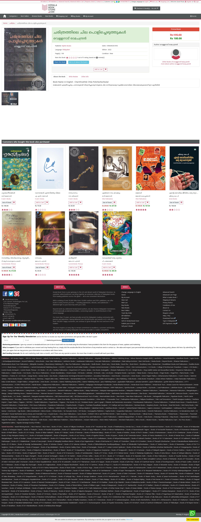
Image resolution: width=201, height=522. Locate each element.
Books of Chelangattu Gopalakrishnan (27, 479)
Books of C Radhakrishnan (71, 430)
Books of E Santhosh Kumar (144, 462)
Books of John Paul (126, 462)
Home (5, 23)
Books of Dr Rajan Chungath (26, 456)
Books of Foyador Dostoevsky (112, 503)
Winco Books (140, 420)
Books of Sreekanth (120, 468)
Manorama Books (70, 393)
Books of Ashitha (123, 433)
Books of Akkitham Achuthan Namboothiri (157, 447)
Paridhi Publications (41, 402)
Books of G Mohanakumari (122, 465)
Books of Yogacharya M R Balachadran (169, 494)
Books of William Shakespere (125, 459)
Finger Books (164, 373)
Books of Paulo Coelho (183, 462)
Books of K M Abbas (118, 479)
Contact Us (99, 2)
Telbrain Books (147, 414)
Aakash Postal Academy (52, 358)
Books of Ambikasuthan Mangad (50, 506)
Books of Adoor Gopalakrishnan (40, 462)
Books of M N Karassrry (65, 453)
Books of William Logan (91, 485)
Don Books (27, 373)
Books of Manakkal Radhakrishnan (20, 503)
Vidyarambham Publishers (189, 417)
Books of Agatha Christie (95, 435)
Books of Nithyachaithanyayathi (119, 438)
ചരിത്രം (12, 23)
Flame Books (184, 373)
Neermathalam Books (107, 396)
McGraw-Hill (170, 393)
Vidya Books (174, 417)
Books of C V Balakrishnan (21, 441)
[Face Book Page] (5, 296)
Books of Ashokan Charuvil (53, 444)
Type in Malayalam (169, 321)
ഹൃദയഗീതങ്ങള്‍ (8, 193)
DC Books (41, 370)
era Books (109, 373)
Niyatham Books (177, 396)
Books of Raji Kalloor (59, 494)
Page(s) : (59, 54)
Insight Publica (22, 382)
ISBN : (110, 46)
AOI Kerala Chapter (17, 358)
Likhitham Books (177, 388)
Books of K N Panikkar (99, 482)
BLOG (194, 16)
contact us (112, 347)
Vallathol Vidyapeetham (126, 417)
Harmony (40, 379)
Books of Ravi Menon (134, 447)
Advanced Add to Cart (77, 2)
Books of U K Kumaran (136, 450)
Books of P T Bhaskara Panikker (65, 488)
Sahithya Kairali (72, 408)
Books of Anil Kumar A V (104, 441)
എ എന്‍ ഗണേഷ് (41, 196)
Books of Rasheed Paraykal (125, 494)
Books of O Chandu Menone (180, 485)
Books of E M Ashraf (132, 503)
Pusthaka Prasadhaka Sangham (97, 405)
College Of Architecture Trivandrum (169, 367)
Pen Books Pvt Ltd (73, 402)
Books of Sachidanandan (84, 453)
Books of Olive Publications (157, 456)
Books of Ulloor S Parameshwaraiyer (159, 482)
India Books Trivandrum (146, 379)
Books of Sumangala (89, 447)
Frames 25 (13, 376)
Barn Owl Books (144, 361)
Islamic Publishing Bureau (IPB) (70, 382)
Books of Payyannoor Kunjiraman (98, 450)
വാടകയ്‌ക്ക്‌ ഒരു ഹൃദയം (112, 258)
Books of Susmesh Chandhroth (38, 438)
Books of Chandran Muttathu (25, 494)
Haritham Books (29, 379)
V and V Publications (110, 417)
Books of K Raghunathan (46, 465)
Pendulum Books (87, 402)
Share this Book (59, 62)
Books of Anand (84, 479)
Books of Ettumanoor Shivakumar (186, 430)
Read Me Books (174, 405)
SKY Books (82, 411)
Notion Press (27, 399)
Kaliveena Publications (69, 385)
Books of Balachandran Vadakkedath (65, 503)
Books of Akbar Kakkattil (44, 433)
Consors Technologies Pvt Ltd (49, 515)
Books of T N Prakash (116, 456)
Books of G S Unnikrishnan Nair (114, 497)
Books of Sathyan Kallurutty (181, 453)
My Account (89, 16)
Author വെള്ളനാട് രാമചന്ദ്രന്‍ (166, 45)
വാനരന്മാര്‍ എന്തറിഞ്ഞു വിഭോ (47, 193)
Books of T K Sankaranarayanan (118, 500)
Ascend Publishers (28, 361)
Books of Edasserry (50, 491)
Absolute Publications (85, 358)
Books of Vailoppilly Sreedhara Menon (61, 441)
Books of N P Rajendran (77, 494)
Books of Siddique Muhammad (90, 474)
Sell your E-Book (127, 326)
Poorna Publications (161, 402)
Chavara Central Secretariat (99, 367)
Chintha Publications (117, 367)
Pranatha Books (191, 402)
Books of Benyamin (61, 435)
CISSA (128, 367)
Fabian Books (141, 373)
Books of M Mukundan (192, 427)
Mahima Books (79, 391)
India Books (132, 379)
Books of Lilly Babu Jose (153, 497)
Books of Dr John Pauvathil (67, 479)
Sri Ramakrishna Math (186, 411)
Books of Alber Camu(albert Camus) (149, 459)
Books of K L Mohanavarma (161, 500)
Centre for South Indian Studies (77, 367)
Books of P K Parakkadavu (104, 459)
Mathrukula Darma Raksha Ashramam (125, 393)
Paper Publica (12, 402)
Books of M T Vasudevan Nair (96, 427)
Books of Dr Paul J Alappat (143, 465)
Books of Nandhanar (27, 471)
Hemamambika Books (78, 379)
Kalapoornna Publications (51, 385)
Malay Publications (92, 391)
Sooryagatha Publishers (96, 411)
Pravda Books (23, 405)
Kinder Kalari (62, 388)
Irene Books (45, 382)
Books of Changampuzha (182, 447)
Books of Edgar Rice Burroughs (25, 465)
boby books (86, 364)
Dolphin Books (17, 373)
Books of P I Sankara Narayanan (164, 491)
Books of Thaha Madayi (100, 479)
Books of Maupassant (109, 485)
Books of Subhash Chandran (141, 438)
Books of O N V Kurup (26, 433)
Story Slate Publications (68, 414)
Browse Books (37, 16)
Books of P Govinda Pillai (169, 474)
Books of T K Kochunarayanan (89, 503)
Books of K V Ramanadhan (57, 500)
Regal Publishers (24, 408)
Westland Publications (126, 420)
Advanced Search (63, 2)
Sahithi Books (60, 408)
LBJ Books (152, 388)
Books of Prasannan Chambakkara (36, 485)
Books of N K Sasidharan (40, 459)
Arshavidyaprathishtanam (11, 361)
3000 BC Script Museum (33, 358)
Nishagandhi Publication (161, 396)
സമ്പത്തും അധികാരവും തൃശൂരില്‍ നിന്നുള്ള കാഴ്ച (23, 258)
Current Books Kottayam (10, 370)
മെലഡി (139, 193)
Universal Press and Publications (90, 417)
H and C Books (6, 199)
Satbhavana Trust (180, 408)
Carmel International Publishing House (44, 367)
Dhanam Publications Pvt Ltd (121, 370)
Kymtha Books (130, 388)
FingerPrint (174, 373)
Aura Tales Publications (54, 361)
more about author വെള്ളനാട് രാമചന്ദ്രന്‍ (176, 64)
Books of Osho (57, 427)
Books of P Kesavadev (185, 459)
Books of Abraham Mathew (103, 491)
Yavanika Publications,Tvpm (167, 420)
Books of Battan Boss (176, 435)
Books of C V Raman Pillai (146, 494)
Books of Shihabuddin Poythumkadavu (135, 444)
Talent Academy (121, 414)
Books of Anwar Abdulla (134, 488)
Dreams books (71, 373)
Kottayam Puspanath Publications (79, 388)
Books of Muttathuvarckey (84, 459)
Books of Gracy (36, 491)
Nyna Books (38, 399)
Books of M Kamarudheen (20, 491)
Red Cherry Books (188, 405)
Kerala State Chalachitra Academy (26, 388)
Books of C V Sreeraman (96, 500)
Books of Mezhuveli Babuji (93, 433)
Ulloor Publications (71, 417)
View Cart (124, 300)
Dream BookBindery (58, 373)
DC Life (49, 370)
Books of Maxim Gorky (147, 476)
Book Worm (134, 364)
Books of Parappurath (119, 450)
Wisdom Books (151, 420)
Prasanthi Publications (9, 405)
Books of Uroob (192, 433)
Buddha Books (194, 364)
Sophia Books (110, 411)
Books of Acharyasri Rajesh (12, 430)
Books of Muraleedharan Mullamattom (184, 441)
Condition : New (107, 54)
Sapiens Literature (154, 408)
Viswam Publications (91, 420)
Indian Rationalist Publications (185, 379)
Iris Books (54, 382)
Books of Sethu (20, 450)
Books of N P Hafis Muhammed (90, 488)
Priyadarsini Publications (56, 405)
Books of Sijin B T (108, 494)
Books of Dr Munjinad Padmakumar (149, 471)
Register (188, 2)
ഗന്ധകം (38, 258)
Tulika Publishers (57, 417)
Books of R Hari (64, 482)
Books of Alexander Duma (163, 465)
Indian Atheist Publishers (164, 379)
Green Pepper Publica (149, 376)
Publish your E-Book (128, 324)
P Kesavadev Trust (113, 399)
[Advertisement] (100, 121)
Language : (62, 50)
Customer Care (117, 2)
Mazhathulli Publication (157, 393)
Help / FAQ (166, 316)
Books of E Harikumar (180, 500)
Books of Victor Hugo (84, 468)
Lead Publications (163, 388)
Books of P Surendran (121, 441)
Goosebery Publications (102, 376)
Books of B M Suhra (14, 453)
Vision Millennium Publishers (58, 420)
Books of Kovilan (20, 438)
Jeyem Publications (155, 382)
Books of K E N (182, 491)
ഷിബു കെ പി (174, 196)
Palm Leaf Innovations (163, 399)
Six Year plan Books (70, 411)
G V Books (22, 376)
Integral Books (34, 382)
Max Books (143, 393)
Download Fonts (168, 318)
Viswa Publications (76, 420)
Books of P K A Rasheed (42, 503)
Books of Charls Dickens (81, 471)
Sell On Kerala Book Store (130, 321)
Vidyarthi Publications (9, 420)
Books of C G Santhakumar (81, 482)
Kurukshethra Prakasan (101, 388)
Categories (13, 16)
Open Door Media (64, 399)
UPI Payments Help (169, 324)
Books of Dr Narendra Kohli (135, 456)
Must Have (46, 427)
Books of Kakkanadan (17, 447)
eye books (131, 373)
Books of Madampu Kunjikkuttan (141, 453)
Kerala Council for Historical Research (179, 385)
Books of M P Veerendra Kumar (130, 435)
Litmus (4, 391)
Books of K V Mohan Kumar (118, 453)
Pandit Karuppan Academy (182, 399)
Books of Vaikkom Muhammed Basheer (150, 427)
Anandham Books (182, 358)
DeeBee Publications (60, 370)
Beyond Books (167, 361)
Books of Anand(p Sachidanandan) (30, 444)
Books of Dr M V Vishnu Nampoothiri (45, 468)
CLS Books (152, 367)
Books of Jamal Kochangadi (47, 456)
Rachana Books (139, 405)
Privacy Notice (168, 303)
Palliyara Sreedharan (147, 399)
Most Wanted (36, 427)
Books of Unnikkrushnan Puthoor (62, 459)
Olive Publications (107, 199)
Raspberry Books (152, 405)
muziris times (193, 393)
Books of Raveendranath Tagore (137, 430)
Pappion (22, 402)
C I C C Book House (9, 367)
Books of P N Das (100, 453)
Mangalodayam (192, 391)
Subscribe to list (68, 340)
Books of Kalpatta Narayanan (82, 491)
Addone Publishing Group (120, 358)
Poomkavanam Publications (142, 402)
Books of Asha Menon (162, 453)
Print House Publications (38, 405)
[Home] (5, 16)
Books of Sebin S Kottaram (126, 474)
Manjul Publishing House (16, 393)
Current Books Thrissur (9, 264)
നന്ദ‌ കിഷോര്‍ (73, 196)
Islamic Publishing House (90, 382)
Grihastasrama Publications (167, 376)
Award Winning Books (22, 427)
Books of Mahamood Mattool (46, 474)
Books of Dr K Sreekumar (176, 433)
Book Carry (106, 364)
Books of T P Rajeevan (44, 471)
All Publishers (53, 2)
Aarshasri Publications (69, 358)
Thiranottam (183, 414)
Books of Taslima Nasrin (159, 444)
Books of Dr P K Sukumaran (162, 438)
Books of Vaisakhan (8, 506)
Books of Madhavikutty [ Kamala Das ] (121, 427)
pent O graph (99, 402)
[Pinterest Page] (17, 296)
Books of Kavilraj (16, 485)
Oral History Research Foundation (83, 399)
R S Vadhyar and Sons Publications (121, 405)
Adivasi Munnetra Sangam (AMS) (142, 358)
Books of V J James (108, 474)
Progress (81, 405)
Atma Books (40, 361)
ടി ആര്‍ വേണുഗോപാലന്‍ (11, 261)
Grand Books (115, 376)
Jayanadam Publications (126, 382)
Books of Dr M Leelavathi (62, 462)
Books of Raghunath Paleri (32, 453)
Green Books (173, 199)
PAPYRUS (29, 402)
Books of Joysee (111, 435)
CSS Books (193, 367)
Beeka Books (156, 361)
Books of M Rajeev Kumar (189, 503)
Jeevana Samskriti (142, 382)
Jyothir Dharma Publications (173, 382)
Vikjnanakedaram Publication (27, 420)
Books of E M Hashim (67, 456)
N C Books (17, 396)
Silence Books (46, 411)
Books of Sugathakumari (123, 491)
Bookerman (157, 364)
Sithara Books (57, 411)
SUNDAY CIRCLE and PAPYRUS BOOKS (101, 414)
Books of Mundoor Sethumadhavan (43, 497)
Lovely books (51, 391)
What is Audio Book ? (170, 297)
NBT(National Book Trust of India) (86, 396)
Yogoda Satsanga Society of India (28, 423)
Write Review (73, 77)
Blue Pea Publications (73, 364)
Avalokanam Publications (85, 361)
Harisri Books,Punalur (15, 379)
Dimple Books (137, 370)
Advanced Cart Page (170, 295)
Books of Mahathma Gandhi (135, 482)
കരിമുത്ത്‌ (73, 258)
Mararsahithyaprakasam (86, 393)
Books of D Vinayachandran (27, 476)
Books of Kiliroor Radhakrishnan (113, 430)
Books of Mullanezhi (186, 474)
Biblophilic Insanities (37, 364)
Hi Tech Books (92, 379)
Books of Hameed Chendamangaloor (44, 482)
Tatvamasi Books (135, 414)
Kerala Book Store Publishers (141, 385)
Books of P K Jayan (95, 497)
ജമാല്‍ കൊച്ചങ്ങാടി (143, 196)
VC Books (139, 417)
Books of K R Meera (9, 444)
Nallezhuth (26, 396)
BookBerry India (145, 364)
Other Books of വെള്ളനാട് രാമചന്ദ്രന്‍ (175, 62)
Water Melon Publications (108, 420)
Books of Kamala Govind (21, 459)
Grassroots (126, 376)
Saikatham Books (98, 408)
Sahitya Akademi (84, 408)
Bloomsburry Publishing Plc (54, 364)
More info (129, 519)
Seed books (12, 411)
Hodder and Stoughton (107, 379)
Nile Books (147, 396)
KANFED (81, 385)
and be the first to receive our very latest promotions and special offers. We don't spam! (50, 337)
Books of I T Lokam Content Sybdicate (111, 447)
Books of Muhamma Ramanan (19, 468)
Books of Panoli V (49, 453)
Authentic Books (69, 361)
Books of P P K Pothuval (48, 476)
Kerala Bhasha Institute (121, 385)
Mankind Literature (32, 393)
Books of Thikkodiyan (171, 503)
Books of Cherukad (180, 465)
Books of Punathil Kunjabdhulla (49, 430)
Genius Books (43, 376)
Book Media (115, 364)
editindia (89, 373)
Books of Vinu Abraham (38, 500)
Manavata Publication (177, 391)
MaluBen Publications (150, 391)
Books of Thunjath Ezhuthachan (159, 441)
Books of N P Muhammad (156, 468)
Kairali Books (36, 385)
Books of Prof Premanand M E (174, 488)
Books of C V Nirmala (129, 476)
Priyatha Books (71, 405)
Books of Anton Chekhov (176, 450)
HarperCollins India (51, 379)
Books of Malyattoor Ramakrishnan (39, 450)
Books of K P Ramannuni (81, 462)
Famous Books (153, 373)
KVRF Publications (117, 388)
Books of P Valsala (61, 433)
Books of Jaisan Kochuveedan (167, 476)
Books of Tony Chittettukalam (23, 474)
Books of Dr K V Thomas (103, 468)
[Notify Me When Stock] (14, 202)
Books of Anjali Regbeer (142, 491)
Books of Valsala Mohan (181, 482)
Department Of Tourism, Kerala (80, 370)
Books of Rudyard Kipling (135, 479)
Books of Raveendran (177, 444)
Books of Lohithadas (162, 485)
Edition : (106, 50)
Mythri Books (7, 396)
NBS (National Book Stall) (64, 396)
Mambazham (163, 391)
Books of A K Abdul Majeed (20, 497)
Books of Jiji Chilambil (116, 482)
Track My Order (126, 313)
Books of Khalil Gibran (9, 433)
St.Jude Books (53, 414)
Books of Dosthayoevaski (165, 462)
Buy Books (76, 16)
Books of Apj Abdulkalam (49, 447)
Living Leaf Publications (16, 391)
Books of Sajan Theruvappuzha (124, 471)
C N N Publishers (23, 367)
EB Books (81, 373)
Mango (4, 393)
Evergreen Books (121, 373)
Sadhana (51, 408)
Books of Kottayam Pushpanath (41, 435)
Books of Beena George (152, 488)
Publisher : (63, 46)
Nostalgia (18, 399)
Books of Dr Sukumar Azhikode (75, 444)
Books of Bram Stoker (68, 468)
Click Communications (139, 367)
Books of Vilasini (59, 450)
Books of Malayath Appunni (156, 450)
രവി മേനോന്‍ (7, 196)
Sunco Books (81, 414)
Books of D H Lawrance (22, 482)
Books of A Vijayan (97, 462)
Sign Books (21, 411)
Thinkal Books (173, 414)
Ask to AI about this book (78, 62)
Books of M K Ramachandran (108, 476)
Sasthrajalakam (167, 408)
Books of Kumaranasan (157, 433)
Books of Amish (64, 491)
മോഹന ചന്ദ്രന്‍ (40, 261)
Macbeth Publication (65, 391)
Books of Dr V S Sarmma (88, 465)
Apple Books (194, 358)
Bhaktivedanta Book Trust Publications (15, 364)
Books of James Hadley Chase (70, 447)
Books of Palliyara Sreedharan (74, 427)
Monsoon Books (182, 393)
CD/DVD (62, 367)
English (146, 2)
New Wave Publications (134, 396)
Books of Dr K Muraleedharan (27, 506)
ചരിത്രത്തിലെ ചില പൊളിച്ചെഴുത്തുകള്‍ (89, 33)
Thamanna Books (160, 414)
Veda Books (148, 417)
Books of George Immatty (19, 500)
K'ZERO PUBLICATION (22, 385)
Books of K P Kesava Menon (60, 438)
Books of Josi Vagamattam (84, 441)
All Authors (44, 2)
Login (197, 2)
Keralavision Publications (47, 388)
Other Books (100, 399)
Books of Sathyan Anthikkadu (20, 488)
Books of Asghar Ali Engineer (42, 488)
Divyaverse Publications (184, 370)
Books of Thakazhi (30, 430)
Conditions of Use (169, 305)
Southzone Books (140, 411)
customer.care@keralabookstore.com (17, 321)
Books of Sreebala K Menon (175, 479)
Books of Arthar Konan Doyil (113, 488)
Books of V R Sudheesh (182, 438)
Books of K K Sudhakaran (97, 438)
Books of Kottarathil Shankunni (162, 430)
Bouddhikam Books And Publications (174, 364)
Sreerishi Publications (155, 411)
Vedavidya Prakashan (161, 417)
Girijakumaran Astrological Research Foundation (75, 376)
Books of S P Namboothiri (127, 485)
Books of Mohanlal (169, 459)
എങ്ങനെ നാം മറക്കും (111, 193)
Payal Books (53, 402)
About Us (166, 308)
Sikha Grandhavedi (33, 411)
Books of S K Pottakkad (174, 427)
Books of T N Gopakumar (76, 450)
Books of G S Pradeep (56, 485)
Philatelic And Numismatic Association (118, 402)
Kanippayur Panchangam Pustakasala (99, 385)
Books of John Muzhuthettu (140, 500)
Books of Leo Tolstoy (76, 435)
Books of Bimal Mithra (74, 485)
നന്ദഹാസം (73, 193)
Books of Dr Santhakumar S (102, 471)
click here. (179, 347)
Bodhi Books (96, 364)
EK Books (97, 373)
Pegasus (62, 402)
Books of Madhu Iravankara (77, 500)
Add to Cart (99, 69)
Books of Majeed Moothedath (67, 465)
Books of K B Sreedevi (138, 441)
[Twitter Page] (11, 296)
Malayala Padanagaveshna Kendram (112, 391)
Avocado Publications (102, 361)
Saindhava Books (111, 408)
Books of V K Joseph (49, 479)
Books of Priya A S (105, 465)
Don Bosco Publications (41, 373)
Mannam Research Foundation (51, 393)
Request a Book (90, 2)
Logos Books (41, 391)
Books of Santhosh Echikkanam (151, 503)
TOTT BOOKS (45, 417)
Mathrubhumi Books (103, 393)
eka (103, 373)
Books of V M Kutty (44, 494)
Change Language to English (131, 292)
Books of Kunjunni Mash (135, 497)
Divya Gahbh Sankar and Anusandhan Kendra (159, 370)
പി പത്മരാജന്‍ (107, 261)
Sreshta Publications (171, 411)
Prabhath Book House (177, 402)
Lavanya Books (141, 388)
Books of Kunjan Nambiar (63, 471)
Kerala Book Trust (159, 385)
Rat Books (163, 405)
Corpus (185, 367)
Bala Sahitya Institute (129, 361)
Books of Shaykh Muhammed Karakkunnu (72, 497)
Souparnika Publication (124, 411)
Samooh (122, 408)
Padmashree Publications (129, 399)
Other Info (85, 77)
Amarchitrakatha (169, 358)
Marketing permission (53, 340)
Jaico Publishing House (108, 382)
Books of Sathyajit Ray (67, 476)
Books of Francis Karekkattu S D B (155, 435)
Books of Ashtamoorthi (137, 468)
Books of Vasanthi (112, 462)
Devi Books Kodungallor (101, 370)
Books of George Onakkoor (86, 476)
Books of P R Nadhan (145, 485)
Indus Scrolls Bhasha (9, 382)
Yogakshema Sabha (8, 423)
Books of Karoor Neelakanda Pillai (179, 468)
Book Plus (124, 364)
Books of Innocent (93, 494)
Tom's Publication (33, 417)
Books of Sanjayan (32, 447)
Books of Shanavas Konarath (68, 474)
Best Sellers (25, 16)
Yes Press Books (184, 420)
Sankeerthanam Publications (136, 408)
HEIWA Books (64, 379)
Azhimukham (116, 361)
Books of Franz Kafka (84, 456)
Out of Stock (6, 203)
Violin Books (43, 420)
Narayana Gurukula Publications (42, 396)
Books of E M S (100, 456)
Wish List (154, 2)
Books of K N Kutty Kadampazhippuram (177, 471)
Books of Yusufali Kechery (178, 456)
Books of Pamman (76, 433)
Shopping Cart (164, 2)
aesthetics (158, 358)
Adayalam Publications (102, 358)
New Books (49, 16)
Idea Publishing (121, 379)
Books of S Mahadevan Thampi (148, 474)
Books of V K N (110, 433)
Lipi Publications (189, 388)
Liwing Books (30, 391)
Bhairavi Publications (181, 361)
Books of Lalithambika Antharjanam (176, 497)
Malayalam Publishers (133, 391)
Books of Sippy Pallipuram (91, 430)
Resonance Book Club (39, 408)
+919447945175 (125, 2)
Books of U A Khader (79, 438)
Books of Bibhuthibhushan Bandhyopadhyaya (104, 444)
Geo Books (53, 376)
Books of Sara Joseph (38, 441)
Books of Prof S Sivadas (139, 433)
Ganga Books (32, 376)
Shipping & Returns (169, 300)
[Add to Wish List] (105, 69)
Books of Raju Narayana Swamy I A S (15, 435)
